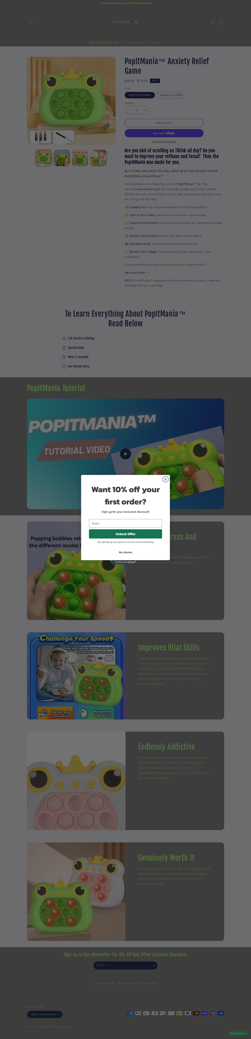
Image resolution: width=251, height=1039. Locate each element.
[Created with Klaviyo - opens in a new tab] (125, 562)
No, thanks (125, 552)
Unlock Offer (126, 533)
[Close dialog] (166, 479)
